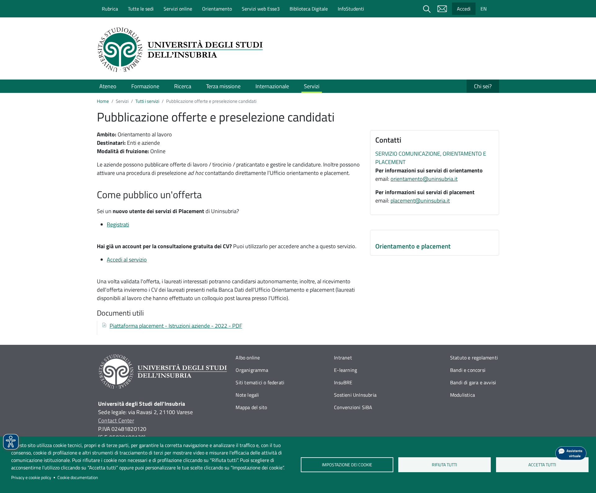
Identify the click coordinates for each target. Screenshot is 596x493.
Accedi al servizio (127, 259)
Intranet (343, 357)
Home (103, 101)
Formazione (145, 86)
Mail (442, 8)
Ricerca (182, 86)
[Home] (182, 50)
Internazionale (272, 86)
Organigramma (252, 370)
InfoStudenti (351, 8)
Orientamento (217, 8)
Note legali (247, 395)
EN (484, 8)
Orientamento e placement (413, 246)
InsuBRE (343, 382)
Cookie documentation (77, 477)
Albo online (248, 357)
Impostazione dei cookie (347, 465)
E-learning (345, 370)
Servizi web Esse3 (261, 8)
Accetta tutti (542, 465)
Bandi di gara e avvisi (473, 382)
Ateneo (107, 86)
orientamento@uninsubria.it (424, 179)
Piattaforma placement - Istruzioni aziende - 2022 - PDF (176, 326)
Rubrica (110, 8)
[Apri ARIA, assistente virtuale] (570, 453)
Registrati (118, 224)
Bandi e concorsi (467, 370)
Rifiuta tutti (444, 465)
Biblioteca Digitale (309, 8)
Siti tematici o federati (260, 382)
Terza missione (223, 86)
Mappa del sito (251, 407)
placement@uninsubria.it (420, 200)
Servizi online (178, 8)
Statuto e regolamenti (474, 357)
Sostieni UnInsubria (355, 395)
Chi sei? (483, 86)
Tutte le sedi (141, 8)
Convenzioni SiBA (353, 407)
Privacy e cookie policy (31, 477)
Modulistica (462, 395)
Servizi (311, 86)
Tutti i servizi (147, 101)
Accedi (464, 8)
